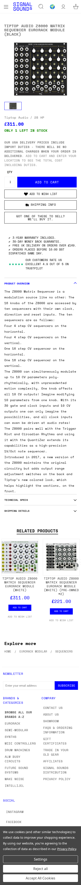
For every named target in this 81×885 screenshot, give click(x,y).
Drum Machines (17, 750)
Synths (10, 736)
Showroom (51, 721)
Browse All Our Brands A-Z (18, 714)
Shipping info (43, 204)
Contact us (53, 707)
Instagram (15, 811)
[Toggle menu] (6, 6)
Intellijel (14, 785)
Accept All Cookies (40, 878)
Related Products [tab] (37, 531)
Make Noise (14, 779)
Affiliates (53, 761)
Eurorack (12, 723)
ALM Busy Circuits (12, 758)
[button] (40, 194)
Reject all (40, 868)
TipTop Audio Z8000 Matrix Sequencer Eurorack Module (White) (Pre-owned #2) (61, 586)
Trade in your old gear (55, 752)
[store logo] (22, 6)
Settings (40, 859)
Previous (6, 880)
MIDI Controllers (20, 743)
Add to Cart (20, 607)
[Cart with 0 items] (75, 6)
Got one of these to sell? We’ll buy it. (40, 217)
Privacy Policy (56, 779)
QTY (9, 172)
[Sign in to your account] (63, 6)
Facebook (14, 822)
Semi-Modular (16, 730)
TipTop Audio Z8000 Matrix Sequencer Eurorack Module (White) (19, 584)
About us (51, 714)
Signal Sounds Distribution (55, 770)
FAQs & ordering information (57, 729)
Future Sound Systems (16, 770)
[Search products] (41, 6)
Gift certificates (55, 741)
